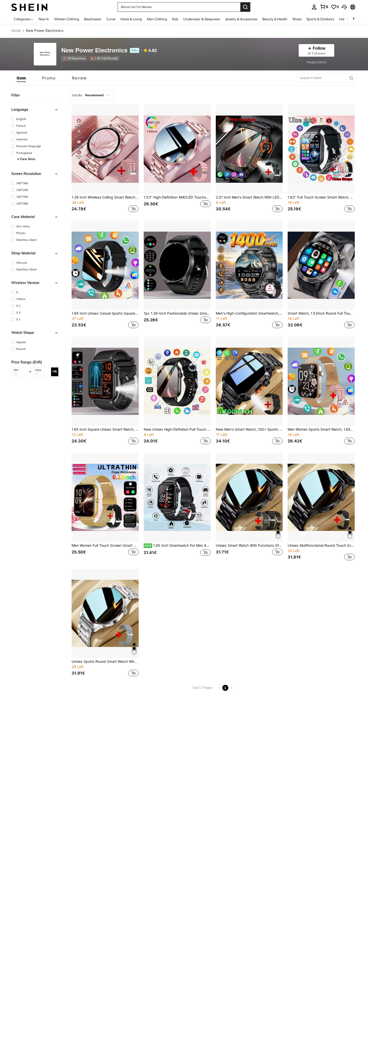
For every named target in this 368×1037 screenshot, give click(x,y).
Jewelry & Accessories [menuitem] (241, 19)
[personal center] (314, 7)
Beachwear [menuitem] (92, 19)
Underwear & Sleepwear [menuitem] (201, 19)
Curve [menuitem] (110, 19)
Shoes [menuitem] (296, 19)
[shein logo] (29, 7)
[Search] (245, 7)
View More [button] (27, 159)
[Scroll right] (353, 19)
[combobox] (92, 95)
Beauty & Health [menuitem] (274, 19)
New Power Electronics (94, 50)
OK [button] (55, 371)
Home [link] (16, 31)
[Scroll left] (347, 19)
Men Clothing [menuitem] (157, 19)
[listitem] (75, 58)
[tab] (21, 78)
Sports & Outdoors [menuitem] (320, 19)
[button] (344, 7)
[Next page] (231, 688)
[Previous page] (219, 688)
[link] (324, 7)
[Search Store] (351, 78)
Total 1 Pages (202, 688)
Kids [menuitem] (175, 19)
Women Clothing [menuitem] (66, 19)
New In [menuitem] (44, 19)
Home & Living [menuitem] (131, 19)
